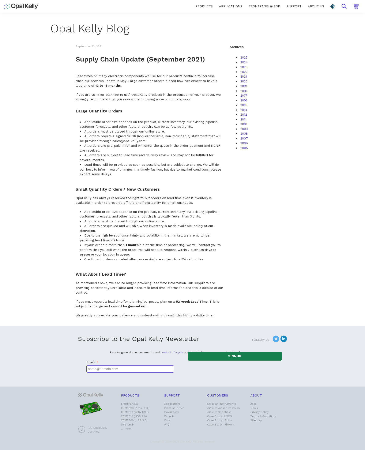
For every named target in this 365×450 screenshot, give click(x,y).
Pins (167, 420)
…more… (127, 428)
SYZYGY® (127, 424)
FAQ (166, 424)
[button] (332, 6)
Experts (169, 416)
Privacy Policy (259, 412)
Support (172, 395)
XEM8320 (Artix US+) (135, 408)
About (256, 395)
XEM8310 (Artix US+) (135, 412)
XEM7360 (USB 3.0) (134, 420)
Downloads (171, 412)
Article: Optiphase (219, 412)
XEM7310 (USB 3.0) (134, 416)
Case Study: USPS (219, 416)
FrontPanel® (129, 403)
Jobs (253, 403)
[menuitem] (204, 6)
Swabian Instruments (221, 403)
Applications (172, 403)
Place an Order (174, 408)
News (254, 408)
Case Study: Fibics (219, 420)
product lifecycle (172, 352)
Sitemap (256, 420)
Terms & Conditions (263, 416)
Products (130, 395)
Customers (217, 395)
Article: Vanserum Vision (223, 408)
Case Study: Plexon (220, 424)
